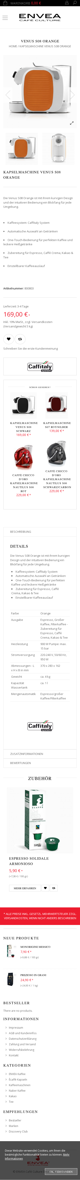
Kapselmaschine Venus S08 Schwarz (23, 427)
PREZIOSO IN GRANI (33, 975)
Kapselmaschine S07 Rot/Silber (56, 425)
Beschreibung (20, 532)
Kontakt (13, 1055)
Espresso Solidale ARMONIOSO (29, 861)
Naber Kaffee (17, 1091)
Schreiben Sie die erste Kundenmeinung (30, 348)
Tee (11, 1102)
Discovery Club (18, 1131)
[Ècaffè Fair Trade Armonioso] (40, 820)
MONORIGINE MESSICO (35, 946)
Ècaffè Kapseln (18, 1079)
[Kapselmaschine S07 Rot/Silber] (56, 406)
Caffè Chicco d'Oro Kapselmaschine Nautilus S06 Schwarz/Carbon (56, 479)
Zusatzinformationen (26, 754)
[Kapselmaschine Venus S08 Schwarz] (23, 406)
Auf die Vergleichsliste (20, 339)
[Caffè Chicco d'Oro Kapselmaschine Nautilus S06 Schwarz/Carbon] (56, 454)
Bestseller (15, 1120)
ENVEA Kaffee (17, 1074)
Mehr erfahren (25, 888)
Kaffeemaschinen (19, 1085)
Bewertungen (20, 763)
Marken (13, 1126)
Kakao (13, 1096)
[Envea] (40, 17)
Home (13, 46)
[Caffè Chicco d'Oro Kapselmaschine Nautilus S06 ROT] (23, 458)
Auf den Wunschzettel (8, 339)
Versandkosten (42, 322)
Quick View (67, 848)
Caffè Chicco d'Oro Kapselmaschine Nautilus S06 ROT (23, 483)
